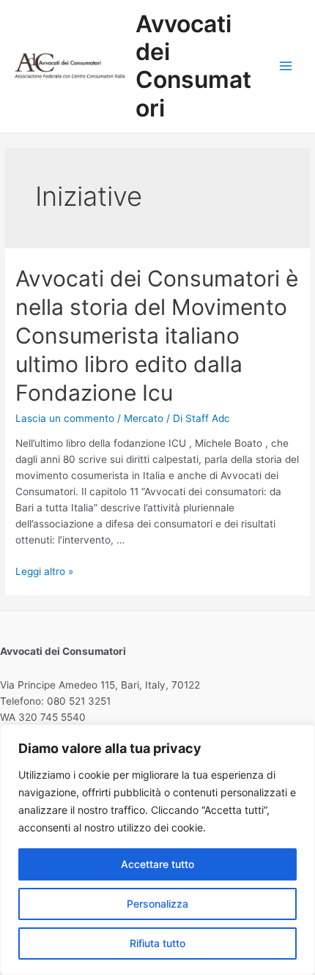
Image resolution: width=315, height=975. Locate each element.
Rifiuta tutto (157, 943)
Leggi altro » (44, 571)
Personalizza (157, 903)
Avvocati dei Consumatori (193, 66)
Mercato (143, 418)
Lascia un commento (64, 418)
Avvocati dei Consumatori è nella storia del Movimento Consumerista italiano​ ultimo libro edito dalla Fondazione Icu (156, 335)
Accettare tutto (157, 864)
